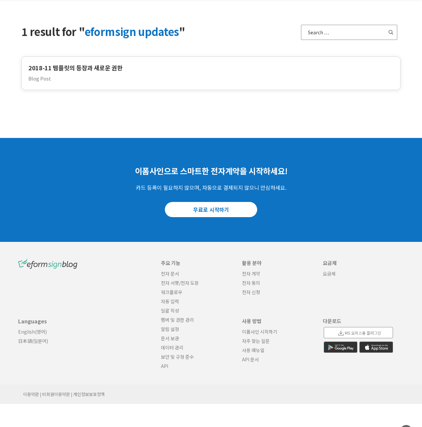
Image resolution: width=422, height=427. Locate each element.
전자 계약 (251, 273)
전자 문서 (170, 273)
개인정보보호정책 (89, 394)
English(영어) (32, 331)
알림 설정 (170, 329)
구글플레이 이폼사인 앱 (340, 347)
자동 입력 (170, 301)
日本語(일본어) (33, 341)
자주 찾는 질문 (256, 341)
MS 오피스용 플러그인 (363, 333)
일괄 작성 (170, 310)
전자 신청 (251, 292)
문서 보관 (170, 338)
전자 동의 (251, 282)
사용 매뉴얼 (253, 350)
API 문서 (250, 359)
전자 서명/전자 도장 (180, 282)
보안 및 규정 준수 (177, 356)
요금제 (329, 273)
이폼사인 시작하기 (259, 331)
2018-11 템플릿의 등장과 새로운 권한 (75, 67)
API (164, 366)
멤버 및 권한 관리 (177, 319)
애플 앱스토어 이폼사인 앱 (376, 347)
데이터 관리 (172, 347)
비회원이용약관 (56, 394)
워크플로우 (171, 292)
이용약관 (31, 394)
